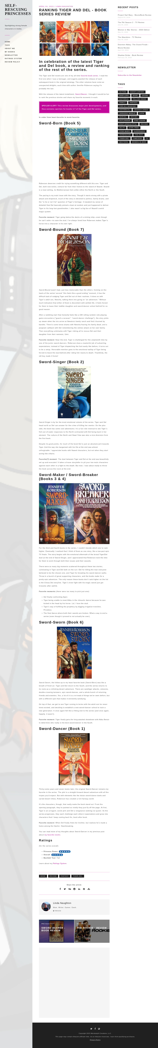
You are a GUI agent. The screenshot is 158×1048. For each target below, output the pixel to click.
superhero (139, 131)
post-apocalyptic (128, 124)
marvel (123, 117)
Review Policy (12, 62)
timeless (137, 138)
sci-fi (122, 128)
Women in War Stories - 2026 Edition (134, 30)
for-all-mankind (127, 106)
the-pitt (139, 135)
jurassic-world (127, 113)
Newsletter (11, 55)
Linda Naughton (64, 6)
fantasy (65, 876)
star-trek (134, 128)
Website (58, 911)
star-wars (124, 131)
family (122, 102)
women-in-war (139, 142)
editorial (124, 99)
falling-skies (139, 99)
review (53, 876)
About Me (10, 48)
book (43, 876)
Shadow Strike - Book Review (130, 55)
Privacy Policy (95, 1040)
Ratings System (13, 58)
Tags (7, 45)
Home (7, 42)
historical (124, 110)
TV (147, 138)
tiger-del (77, 876)
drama (145, 95)
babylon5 (124, 95)
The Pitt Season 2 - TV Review (131, 22)
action (122, 92)
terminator (125, 135)
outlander (124, 120)
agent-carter (137, 92)
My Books (10, 52)
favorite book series (89, 76)
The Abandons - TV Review (129, 37)
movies (134, 117)
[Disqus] (74, 982)
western (123, 142)
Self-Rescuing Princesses (18, 9)
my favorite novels (52, 835)
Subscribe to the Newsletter (130, 75)
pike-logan (139, 120)
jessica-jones (141, 110)
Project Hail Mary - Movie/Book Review (134, 15)
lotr (141, 113)
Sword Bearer (81, 94)
